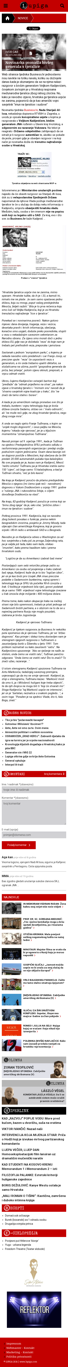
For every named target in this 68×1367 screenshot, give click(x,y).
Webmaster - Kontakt (20, 1348)
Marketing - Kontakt (19, 1352)
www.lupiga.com (28, 1361)
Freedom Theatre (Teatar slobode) (25, 1249)
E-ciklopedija (21, 1233)
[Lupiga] (34, 5)
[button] (6, 5)
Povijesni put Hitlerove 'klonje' (22, 1240)
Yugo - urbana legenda (18, 1244)
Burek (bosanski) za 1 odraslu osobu (25, 1219)
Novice (23, 18)
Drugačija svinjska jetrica (19, 1223)
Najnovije (11, 897)
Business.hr (31, 110)
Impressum (13, 1343)
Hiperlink (16, 1111)
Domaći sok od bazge (17, 1215)
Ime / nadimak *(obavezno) (17, 784)
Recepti (14, 1208)
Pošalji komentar (18, 845)
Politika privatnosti (19, 1356)
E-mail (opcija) (10, 829)
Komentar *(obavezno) (15, 797)
